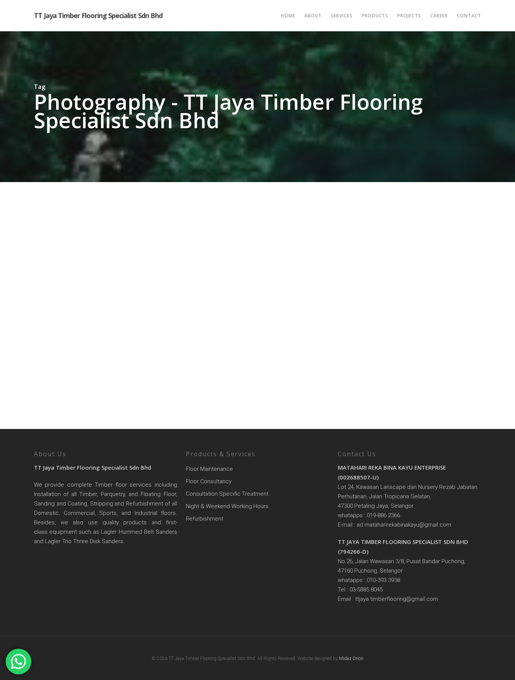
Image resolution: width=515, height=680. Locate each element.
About (313, 15)
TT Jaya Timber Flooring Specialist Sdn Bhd (98, 15)
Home (288, 15)
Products (375, 15)
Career (439, 15)
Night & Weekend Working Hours (227, 506)
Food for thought (65, 397)
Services (342, 15)
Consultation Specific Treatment (227, 493)
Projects (409, 15)
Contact (469, 15)
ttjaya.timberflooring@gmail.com (396, 599)
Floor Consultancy (208, 481)
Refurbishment (204, 518)
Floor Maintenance (209, 469)
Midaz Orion (351, 658)
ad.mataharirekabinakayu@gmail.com (404, 524)
